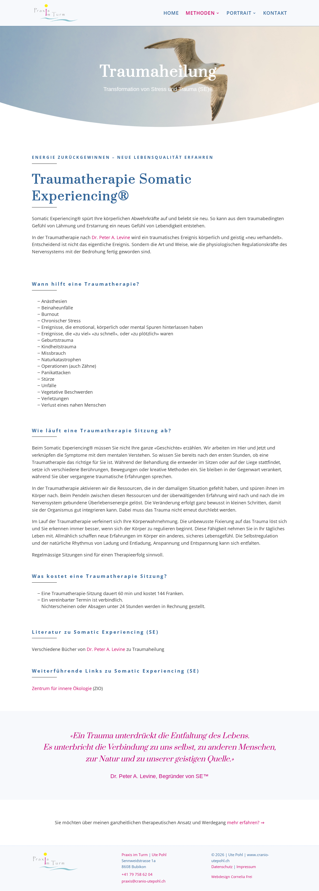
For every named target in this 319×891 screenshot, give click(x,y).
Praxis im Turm (135, 854)
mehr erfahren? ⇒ (245, 822)
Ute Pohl (159, 854)
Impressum (246, 866)
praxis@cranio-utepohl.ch (143, 881)
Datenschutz (222, 866)
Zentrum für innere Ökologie (62, 688)
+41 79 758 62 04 (137, 874)
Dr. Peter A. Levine (111, 237)
